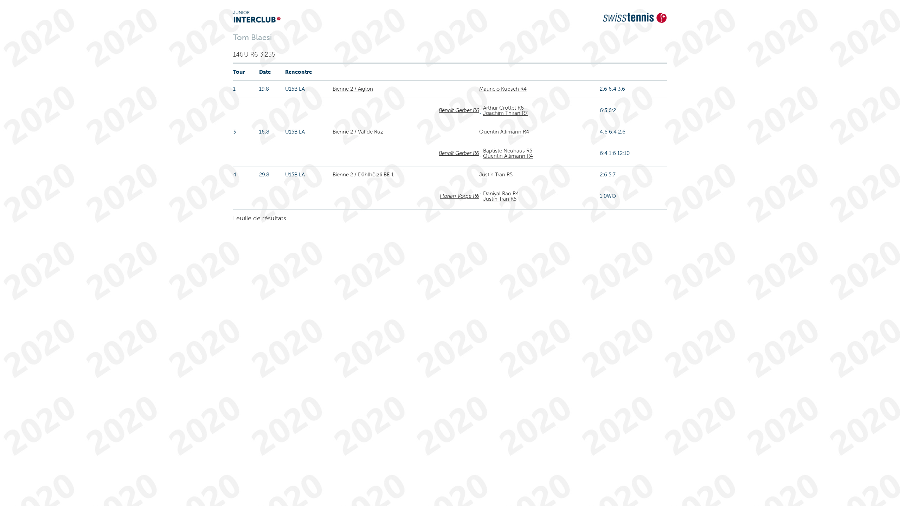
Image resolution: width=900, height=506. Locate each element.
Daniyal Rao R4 (501, 193)
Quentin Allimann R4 (504, 132)
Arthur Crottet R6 (503, 108)
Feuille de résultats (259, 218)
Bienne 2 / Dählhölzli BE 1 (363, 174)
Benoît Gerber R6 (459, 110)
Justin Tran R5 (496, 174)
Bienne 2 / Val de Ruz (358, 132)
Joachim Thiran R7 (505, 113)
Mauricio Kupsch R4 (503, 89)
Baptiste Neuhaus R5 (507, 151)
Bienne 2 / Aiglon (353, 89)
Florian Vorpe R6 (459, 196)
